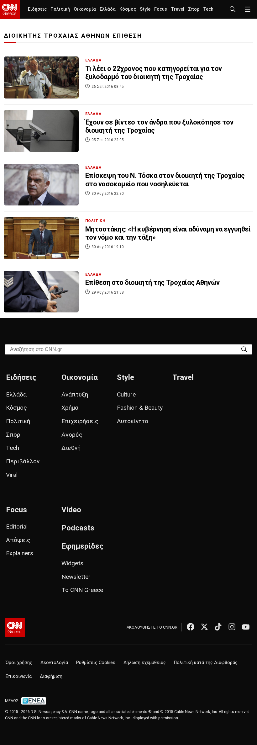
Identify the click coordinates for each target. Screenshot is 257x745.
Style (145, 9)
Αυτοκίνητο (132, 421)
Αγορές (71, 434)
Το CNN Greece (82, 589)
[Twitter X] (204, 627)
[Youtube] (245, 627)
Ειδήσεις (37, 9)
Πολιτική (60, 9)
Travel (177, 9)
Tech (208, 9)
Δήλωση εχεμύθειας (144, 662)
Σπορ (193, 9)
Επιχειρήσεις (79, 421)
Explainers (19, 553)
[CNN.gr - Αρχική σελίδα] (15, 627)
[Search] (244, 349)
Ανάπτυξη (74, 394)
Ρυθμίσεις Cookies (95, 662)
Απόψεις (18, 540)
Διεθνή (71, 447)
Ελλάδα (108, 9)
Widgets (72, 563)
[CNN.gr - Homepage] (10, 9)
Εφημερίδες (82, 546)
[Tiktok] (218, 627)
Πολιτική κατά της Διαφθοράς (206, 662)
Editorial (17, 526)
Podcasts (77, 528)
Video (71, 509)
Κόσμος (127, 9)
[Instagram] (232, 627)
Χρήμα (69, 407)
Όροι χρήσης (19, 662)
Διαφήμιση (51, 676)
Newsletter (76, 576)
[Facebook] (190, 627)
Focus (160, 9)
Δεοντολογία (54, 662)
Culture (126, 394)
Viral (12, 474)
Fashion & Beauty (140, 407)
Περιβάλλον (22, 461)
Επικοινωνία (19, 676)
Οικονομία (85, 9)
